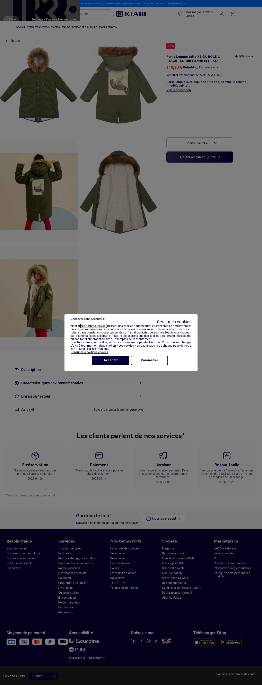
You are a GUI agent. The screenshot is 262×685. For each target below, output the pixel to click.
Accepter (111, 360)
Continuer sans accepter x (88, 318)
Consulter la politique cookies (89, 352)
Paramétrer (149, 360)
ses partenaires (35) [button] (94, 326)
